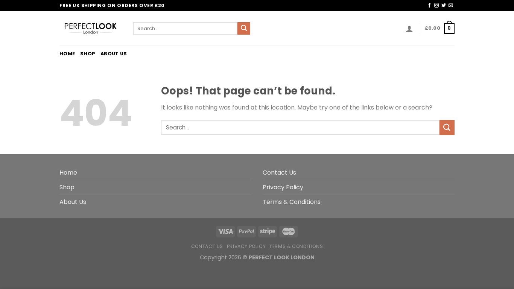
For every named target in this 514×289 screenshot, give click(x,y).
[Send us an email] (451, 5)
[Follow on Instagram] (436, 5)
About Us (113, 53)
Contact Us (279, 172)
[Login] (409, 28)
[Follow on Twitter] (443, 5)
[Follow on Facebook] (429, 5)
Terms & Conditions (292, 202)
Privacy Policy (283, 187)
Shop (87, 53)
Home (67, 53)
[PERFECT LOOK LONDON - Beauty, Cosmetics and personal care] (90, 28)
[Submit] (243, 28)
